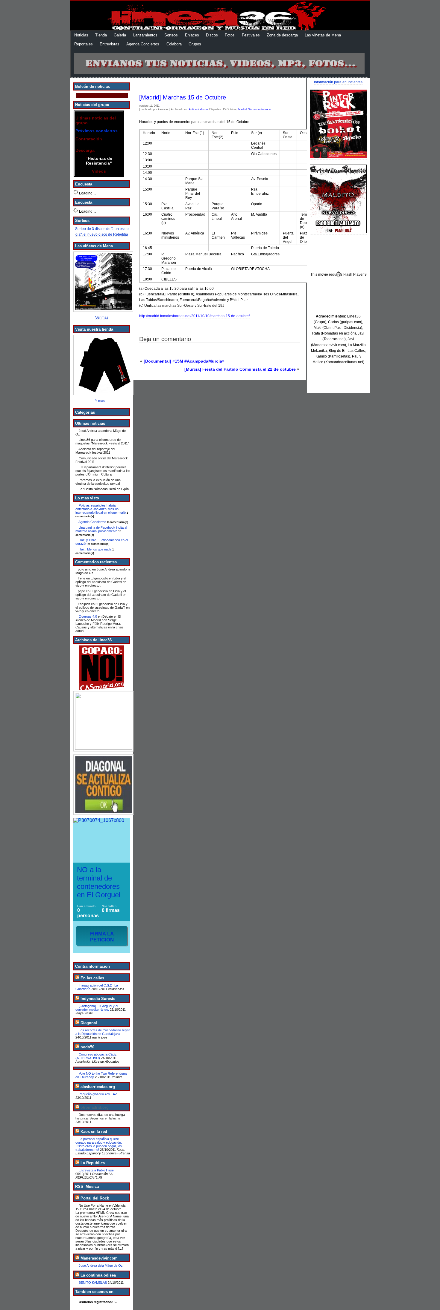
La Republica (93, 1163)
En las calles (92, 978)
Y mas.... (102, 401)
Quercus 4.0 (88, 616)
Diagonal (89, 1023)
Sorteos (171, 35)
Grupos (195, 44)
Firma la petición (102, 937)
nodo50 (87, 1047)
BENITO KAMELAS (93, 1282)
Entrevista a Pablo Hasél (96, 1170)
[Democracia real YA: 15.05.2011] (101, 721)
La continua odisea (98, 1275)
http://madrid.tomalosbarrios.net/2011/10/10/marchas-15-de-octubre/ (194, 316)
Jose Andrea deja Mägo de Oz (101, 1265)
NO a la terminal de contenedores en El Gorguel (98, 882)
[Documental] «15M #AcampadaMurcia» (184, 361)
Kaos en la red (94, 1131)
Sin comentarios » (259, 109)
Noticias (81, 35)
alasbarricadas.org (98, 1086)
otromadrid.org (95, 1107)
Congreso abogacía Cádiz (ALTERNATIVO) (96, 1056)
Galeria (120, 35)
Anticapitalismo (198, 109)
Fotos (230, 35)
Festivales (251, 35)
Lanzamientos (145, 35)
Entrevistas (109, 44)
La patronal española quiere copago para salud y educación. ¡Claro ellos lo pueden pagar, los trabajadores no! (98, 1144)
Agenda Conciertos (142, 44)
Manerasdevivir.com (99, 1258)
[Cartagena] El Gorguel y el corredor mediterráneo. (96, 1007)
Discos (212, 35)
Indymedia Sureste (98, 998)
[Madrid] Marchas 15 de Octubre (182, 97)
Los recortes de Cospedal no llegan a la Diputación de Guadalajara (102, 1032)
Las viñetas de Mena (323, 35)
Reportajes (83, 44)
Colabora (174, 44)
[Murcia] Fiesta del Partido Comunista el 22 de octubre (240, 369)
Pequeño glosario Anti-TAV (98, 1094)
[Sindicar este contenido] (77, 978)
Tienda (101, 35)
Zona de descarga (282, 35)
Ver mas (101, 317)
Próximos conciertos (96, 130)
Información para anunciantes (338, 82)
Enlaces (192, 35)
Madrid (242, 109)
